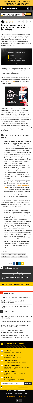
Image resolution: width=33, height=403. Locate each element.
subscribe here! (21, 4)
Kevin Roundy (11, 81)
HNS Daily (7, 351)
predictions (14, 256)
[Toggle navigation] (31, 8)
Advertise (25, 396)
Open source (8, 378)
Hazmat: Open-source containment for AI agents (12, 274)
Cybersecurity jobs (10, 371)
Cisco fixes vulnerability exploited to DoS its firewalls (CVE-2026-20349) (14, 326)
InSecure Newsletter (11, 360)
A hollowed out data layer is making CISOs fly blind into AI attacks (16, 272)
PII (5, 148)
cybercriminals (12, 254)
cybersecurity (21, 254)
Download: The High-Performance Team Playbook (15, 284)
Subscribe (28, 383)
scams (20, 256)
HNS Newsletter (9, 356)
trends (25, 256)
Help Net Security (9, 21)
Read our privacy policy (11, 396)
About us (19, 396)
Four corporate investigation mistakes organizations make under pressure (12, 331)
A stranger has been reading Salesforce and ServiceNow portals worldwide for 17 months (15, 336)
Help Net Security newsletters (11, 1)
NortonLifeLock (5, 256)
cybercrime (4, 254)
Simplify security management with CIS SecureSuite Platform (13, 301)
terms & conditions (23, 387)
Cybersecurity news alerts (12, 365)
